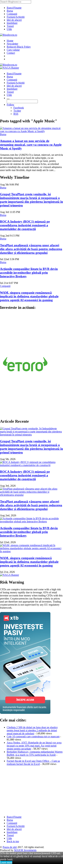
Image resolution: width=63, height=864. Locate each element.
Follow (10, 104)
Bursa (10, 10)
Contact (11, 52)
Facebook (18, 107)
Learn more (6, 862)
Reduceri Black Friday (19, 46)
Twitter (17, 110)
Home (10, 40)
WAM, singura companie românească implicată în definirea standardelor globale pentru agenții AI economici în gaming (29, 296)
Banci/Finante (14, 7)
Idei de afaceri (14, 19)
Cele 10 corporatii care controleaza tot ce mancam (33, 736)
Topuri (10, 26)
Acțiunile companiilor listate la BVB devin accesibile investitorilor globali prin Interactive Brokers (29, 272)
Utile (9, 29)
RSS (15, 113)
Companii (12, 13)
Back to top (13, 841)
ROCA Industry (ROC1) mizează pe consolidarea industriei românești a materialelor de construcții (25, 225)
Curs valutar (13, 49)
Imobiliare (12, 23)
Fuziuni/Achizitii (16, 16)
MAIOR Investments (25, 850)
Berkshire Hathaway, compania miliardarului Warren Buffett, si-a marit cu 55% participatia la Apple (34, 753)
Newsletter (12, 43)
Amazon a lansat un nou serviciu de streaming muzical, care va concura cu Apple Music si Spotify (30, 144)
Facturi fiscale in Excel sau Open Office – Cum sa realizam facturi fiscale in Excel (33, 762)
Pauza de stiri (10, 847)
